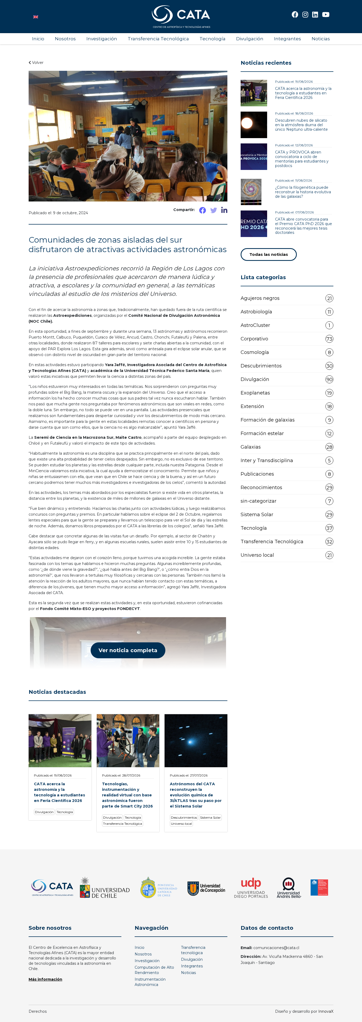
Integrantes (287, 38)
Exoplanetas (286, 393)
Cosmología (286, 352)
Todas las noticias (268, 254)
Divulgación (249, 38)
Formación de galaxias (286, 420)
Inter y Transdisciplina (286, 461)
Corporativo (286, 339)
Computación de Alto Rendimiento (154, 970)
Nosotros (65, 38)
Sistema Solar (286, 515)
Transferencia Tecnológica (158, 38)
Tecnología (213, 38)
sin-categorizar (286, 501)
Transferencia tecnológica (193, 950)
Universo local (286, 555)
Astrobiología (286, 312)
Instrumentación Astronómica (150, 982)
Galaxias (286, 447)
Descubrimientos (287, 366)
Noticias (321, 38)
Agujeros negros (286, 298)
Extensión (286, 406)
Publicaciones (286, 474)
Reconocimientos (286, 488)
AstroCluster (285, 325)
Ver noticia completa (128, 650)
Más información (45, 979)
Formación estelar (286, 434)
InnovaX (325, 1011)
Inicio (38, 38)
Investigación (101, 38)
